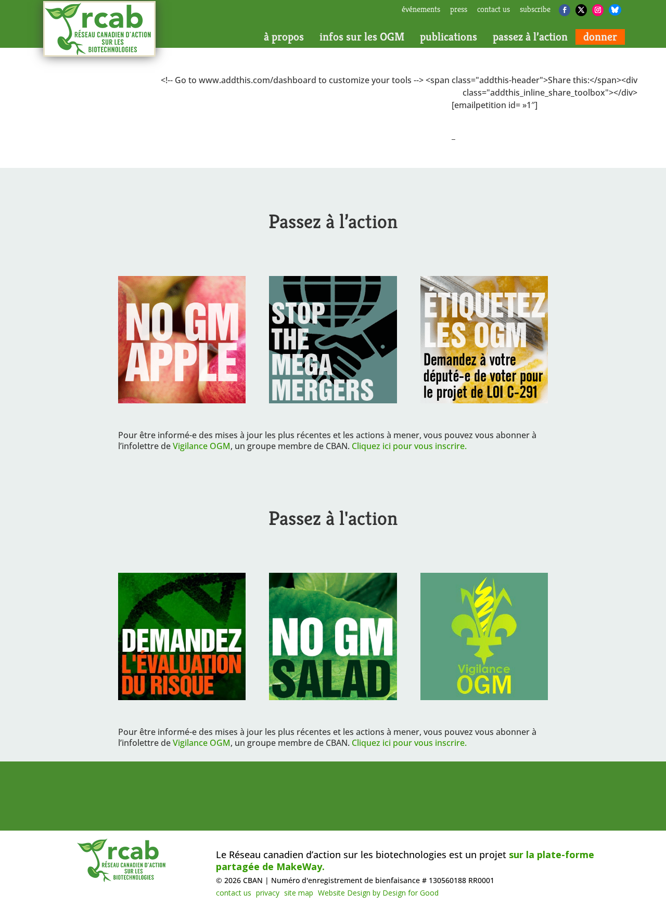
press (458, 10)
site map (298, 893)
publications (448, 37)
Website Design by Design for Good (378, 893)
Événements (421, 10)
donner (600, 37)
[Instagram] (598, 10)
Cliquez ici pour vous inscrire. (409, 446)
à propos (284, 37)
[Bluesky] (615, 10)
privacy (267, 893)
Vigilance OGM (201, 446)
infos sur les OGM (361, 37)
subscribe (535, 10)
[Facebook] (564, 10)
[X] (581, 10)
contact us (493, 10)
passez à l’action (530, 37)
